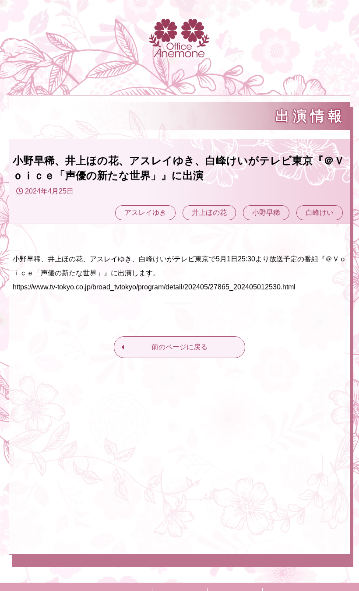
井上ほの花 (209, 212)
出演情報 (310, 116)
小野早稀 (266, 212)
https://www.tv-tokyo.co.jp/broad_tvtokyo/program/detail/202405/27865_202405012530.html (154, 287)
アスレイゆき (145, 212)
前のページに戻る (179, 347)
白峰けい (320, 212)
